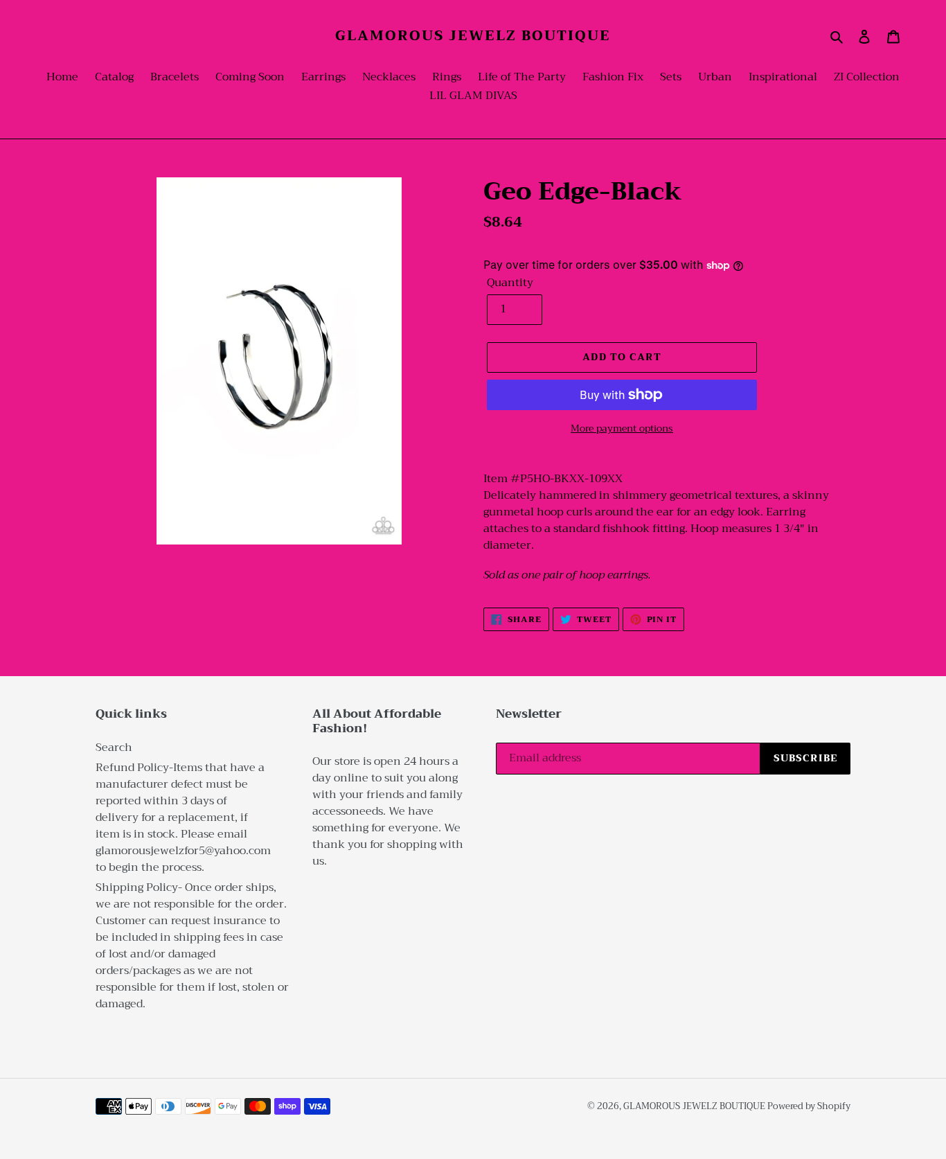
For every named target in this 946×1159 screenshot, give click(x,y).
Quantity (510, 282)
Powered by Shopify (808, 1106)
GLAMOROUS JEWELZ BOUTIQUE (473, 36)
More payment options (622, 428)
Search (114, 747)
